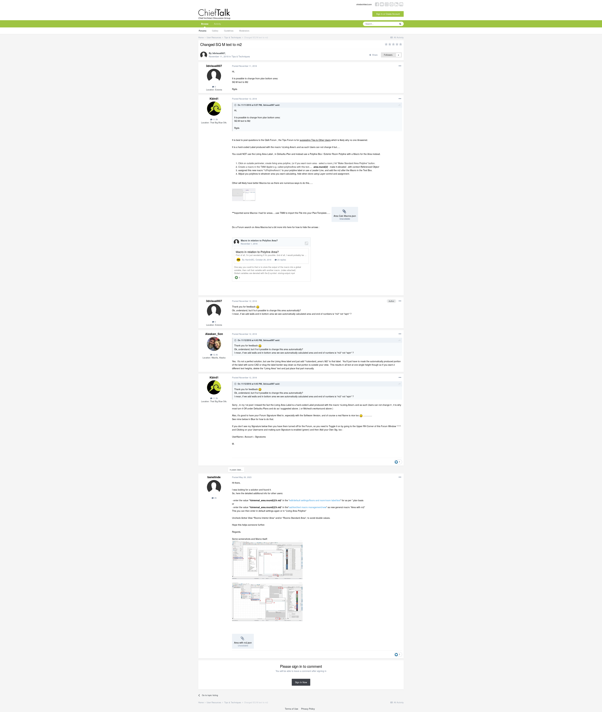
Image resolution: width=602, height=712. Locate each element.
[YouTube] (382, 4)
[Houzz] (396, 4)
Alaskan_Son (214, 334)
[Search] (400, 24)
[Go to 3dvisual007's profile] (203, 55)
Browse (204, 23)
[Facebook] (377, 4)
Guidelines (229, 30)
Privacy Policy (308, 708)
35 (215, 497)
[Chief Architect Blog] (401, 4)
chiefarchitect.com (364, 4)
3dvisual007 (218, 53)
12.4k (215, 354)
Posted (244, 65)
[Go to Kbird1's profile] (214, 109)
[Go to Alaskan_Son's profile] (214, 344)
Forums (202, 30)
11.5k (215, 119)
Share (374, 54)
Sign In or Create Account (388, 13)
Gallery (215, 30)
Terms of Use (291, 708)
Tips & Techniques (241, 56)
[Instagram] (387, 4)
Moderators (244, 30)
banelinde (214, 477)
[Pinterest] (391, 4)
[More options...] (400, 66)
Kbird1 (214, 99)
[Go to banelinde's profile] (214, 487)
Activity (217, 23)
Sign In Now (301, 682)
